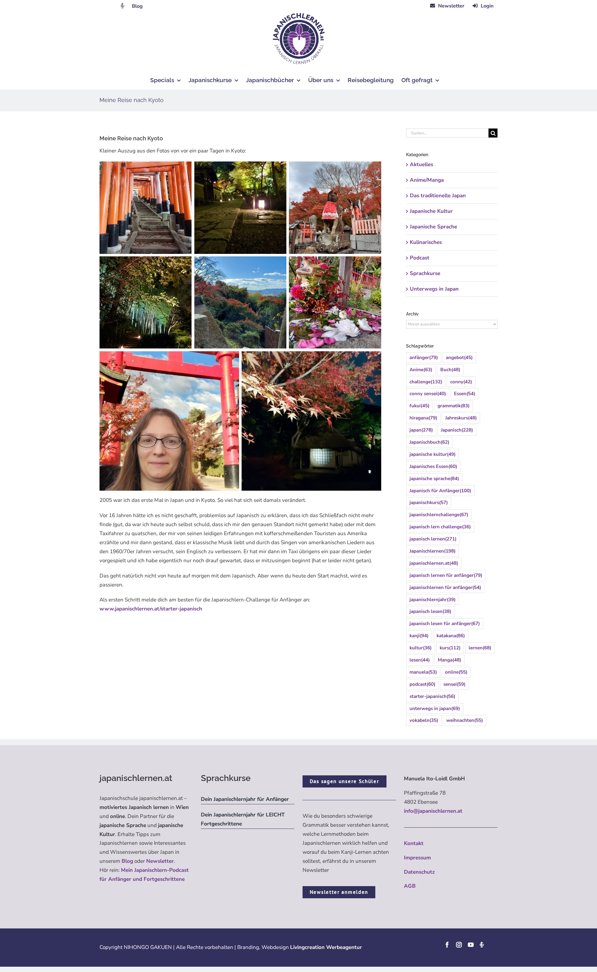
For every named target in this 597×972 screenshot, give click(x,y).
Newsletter (160, 861)
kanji (419, 636)
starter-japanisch (432, 696)
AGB (410, 886)
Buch (450, 370)
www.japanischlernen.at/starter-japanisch (151, 608)
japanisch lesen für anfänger (445, 623)
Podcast (419, 257)
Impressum (417, 857)
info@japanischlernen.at (433, 811)
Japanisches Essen (433, 466)
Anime (421, 370)
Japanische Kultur (431, 211)
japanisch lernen (433, 539)
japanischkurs (429, 502)
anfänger (424, 357)
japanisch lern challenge (440, 527)
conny (461, 382)
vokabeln (424, 720)
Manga (449, 660)
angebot (459, 357)
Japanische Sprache (433, 226)
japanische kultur (433, 454)
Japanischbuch (429, 442)
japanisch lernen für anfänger (446, 575)
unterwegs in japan (435, 708)
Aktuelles (421, 164)
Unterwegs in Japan (434, 288)
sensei (454, 684)
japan (421, 430)
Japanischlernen (433, 551)
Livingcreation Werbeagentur (326, 947)
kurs (450, 648)
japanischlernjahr (433, 599)
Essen (464, 393)
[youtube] (471, 944)
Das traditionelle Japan (438, 195)
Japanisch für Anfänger (440, 491)
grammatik (453, 406)
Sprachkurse (425, 273)
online (456, 672)
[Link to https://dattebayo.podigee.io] (122, 5)
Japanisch (457, 430)
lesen (420, 660)
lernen (480, 648)
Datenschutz (419, 872)
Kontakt (413, 843)
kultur (421, 648)
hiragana (423, 418)
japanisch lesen (430, 611)
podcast (422, 684)
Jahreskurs (461, 418)
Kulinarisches (426, 242)
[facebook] (447, 944)
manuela (423, 672)
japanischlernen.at (434, 563)
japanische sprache (434, 478)
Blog (137, 6)
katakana (451, 636)
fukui (419, 406)
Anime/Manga (427, 180)
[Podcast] (482, 944)
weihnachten (464, 720)
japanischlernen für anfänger (445, 587)
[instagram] (459, 944)
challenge (426, 382)
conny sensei (428, 393)
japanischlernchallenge (439, 515)
